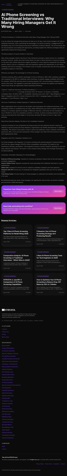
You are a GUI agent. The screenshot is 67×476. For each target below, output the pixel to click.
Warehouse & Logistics (8, 411)
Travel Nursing (6, 406)
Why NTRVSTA (6, 345)
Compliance (56, 464)
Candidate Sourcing (7, 422)
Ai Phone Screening (9, 4)
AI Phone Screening (7, 382)
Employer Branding (7, 432)
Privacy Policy (40, 464)
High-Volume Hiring (7, 393)
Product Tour (5, 331)
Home (2, 4)
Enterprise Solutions (7, 403)
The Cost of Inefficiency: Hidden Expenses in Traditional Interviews (22, 102)
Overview (4, 329)
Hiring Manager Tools (7, 427)
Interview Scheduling (7, 419)
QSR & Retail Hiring (7, 408)
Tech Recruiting (6, 414)
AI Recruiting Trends (7, 380)
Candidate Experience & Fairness (11, 358)
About (3, 446)
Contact (4, 449)
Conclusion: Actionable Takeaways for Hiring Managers (18, 155)
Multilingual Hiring (6, 416)
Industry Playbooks (7, 369)
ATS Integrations (6, 387)
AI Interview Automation (8, 351)
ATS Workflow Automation (9, 356)
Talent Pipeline (6, 430)
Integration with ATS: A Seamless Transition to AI (16, 138)
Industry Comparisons (8, 437)
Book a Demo (58, 191)
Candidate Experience (8, 390)
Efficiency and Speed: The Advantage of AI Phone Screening (20, 73)
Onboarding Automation (8, 435)
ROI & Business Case (7, 372)
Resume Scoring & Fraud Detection (11, 385)
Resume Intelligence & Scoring (10, 353)
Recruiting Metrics (7, 424)
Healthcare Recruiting (7, 395)
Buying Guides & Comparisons (10, 366)
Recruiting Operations (8, 377)
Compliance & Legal (7, 401)
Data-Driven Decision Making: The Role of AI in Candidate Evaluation (22, 121)
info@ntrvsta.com (34, 459)
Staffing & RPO (6, 398)
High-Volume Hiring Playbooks (10, 361)
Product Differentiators (8, 348)
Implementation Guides (8, 374)
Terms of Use (48, 464)
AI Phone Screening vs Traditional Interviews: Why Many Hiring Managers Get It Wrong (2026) (30, 37)
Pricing (4, 334)
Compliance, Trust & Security (9, 364)
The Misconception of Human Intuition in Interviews (17, 54)
